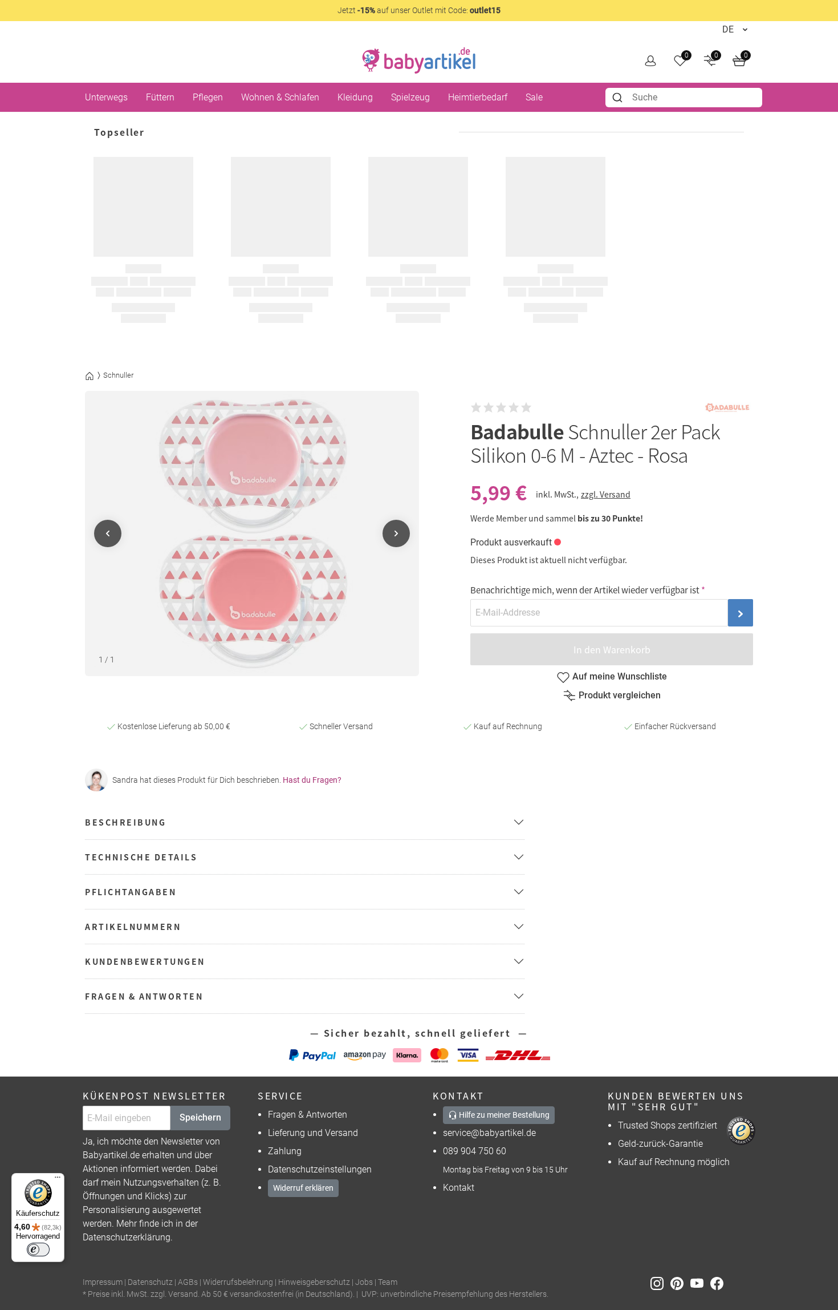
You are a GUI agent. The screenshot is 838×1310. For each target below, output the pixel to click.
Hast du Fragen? (312, 780)
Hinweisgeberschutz (314, 1282)
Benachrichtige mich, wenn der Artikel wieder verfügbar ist (584, 590)
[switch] (38, 1249)
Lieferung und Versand (313, 1132)
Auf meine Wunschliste (619, 676)
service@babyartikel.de (489, 1132)
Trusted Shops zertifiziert (667, 1125)
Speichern (200, 1117)
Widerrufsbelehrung (238, 1282)
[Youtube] (700, 1282)
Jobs (364, 1282)
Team (387, 1282)
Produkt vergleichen (620, 695)
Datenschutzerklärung (126, 1237)
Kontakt (458, 1187)
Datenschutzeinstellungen (320, 1169)
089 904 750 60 (474, 1151)
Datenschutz (150, 1282)
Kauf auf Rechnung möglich (674, 1162)
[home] (419, 60)
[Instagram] (660, 1282)
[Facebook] (719, 1282)
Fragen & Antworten (307, 1114)
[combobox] (683, 97)
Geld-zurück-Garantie (660, 1143)
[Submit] (618, 97)
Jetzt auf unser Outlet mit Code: (419, 10)
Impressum (103, 1282)
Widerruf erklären (303, 1187)
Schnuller (118, 375)
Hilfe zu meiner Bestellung (503, 1114)
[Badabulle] (727, 408)
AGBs (188, 1282)
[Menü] (57, 1180)
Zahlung (285, 1151)
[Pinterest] (680, 1282)
